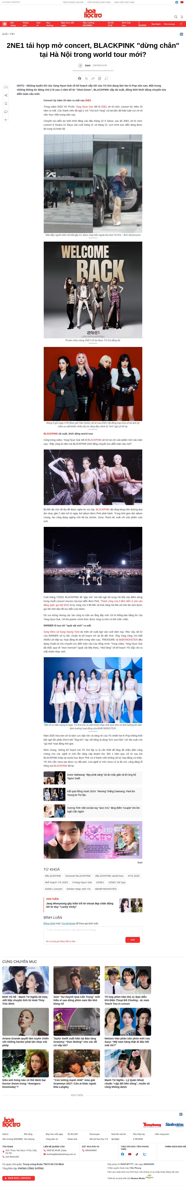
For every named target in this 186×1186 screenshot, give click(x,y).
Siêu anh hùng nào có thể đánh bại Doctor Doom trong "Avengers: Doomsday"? (24, 1083)
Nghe (6, 87)
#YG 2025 (134, 875)
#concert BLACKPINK (78, 875)
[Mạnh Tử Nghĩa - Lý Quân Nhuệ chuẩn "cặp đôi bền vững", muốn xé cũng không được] (128, 1063)
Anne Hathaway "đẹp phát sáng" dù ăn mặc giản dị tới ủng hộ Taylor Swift (101, 776)
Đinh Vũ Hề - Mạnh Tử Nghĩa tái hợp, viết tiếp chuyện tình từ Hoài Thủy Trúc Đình (25, 1000)
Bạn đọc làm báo (19, 1178)
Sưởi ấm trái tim (118, 1134)
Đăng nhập (49, 923)
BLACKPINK (51, 433)
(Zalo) (63, 1150)
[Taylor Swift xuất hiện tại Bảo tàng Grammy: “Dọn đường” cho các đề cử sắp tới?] (76, 1022)
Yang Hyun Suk (84, 106)
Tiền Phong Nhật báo (99, 2)
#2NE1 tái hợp (117, 882)
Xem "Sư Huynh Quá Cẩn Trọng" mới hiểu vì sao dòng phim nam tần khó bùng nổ (76, 1000)
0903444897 (91, 1150)
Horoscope (169, 24)
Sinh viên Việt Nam (124, 2)
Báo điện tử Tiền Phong (93, 13)
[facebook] (176, 2)
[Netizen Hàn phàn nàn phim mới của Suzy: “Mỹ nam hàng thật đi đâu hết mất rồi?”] (128, 1022)
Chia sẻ (6, 95)
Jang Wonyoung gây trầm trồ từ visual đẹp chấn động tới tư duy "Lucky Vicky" (79, 905)
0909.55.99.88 (53, 1150)
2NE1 (88, 100)
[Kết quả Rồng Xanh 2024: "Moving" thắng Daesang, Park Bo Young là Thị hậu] (54, 794)
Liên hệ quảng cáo (54, 1146)
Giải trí (38, 24)
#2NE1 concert (53, 888)
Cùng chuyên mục (19, 962)
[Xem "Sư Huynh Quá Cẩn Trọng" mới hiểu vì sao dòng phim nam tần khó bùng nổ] (76, 980)
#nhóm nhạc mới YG (79, 888)
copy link (93, 78)
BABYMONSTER (128, 639)
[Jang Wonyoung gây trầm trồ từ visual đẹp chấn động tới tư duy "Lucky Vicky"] (130, 905)
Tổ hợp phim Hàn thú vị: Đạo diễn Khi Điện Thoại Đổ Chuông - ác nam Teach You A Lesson (127, 1000)
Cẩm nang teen (162, 1134)
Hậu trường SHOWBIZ (88, 24)
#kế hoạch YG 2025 (56, 882)
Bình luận (6, 112)
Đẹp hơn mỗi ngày (67, 24)
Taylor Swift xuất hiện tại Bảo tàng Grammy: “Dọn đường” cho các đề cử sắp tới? (75, 1042)
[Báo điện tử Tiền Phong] (152, 1125)
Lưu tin (6, 103)
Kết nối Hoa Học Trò (99, 1139)
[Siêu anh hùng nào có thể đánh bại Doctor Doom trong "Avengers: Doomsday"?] (25, 1063)
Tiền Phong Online (73, 2)
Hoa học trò (11, 1122)
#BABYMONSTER (106, 888)
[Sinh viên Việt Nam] (175, 1125)
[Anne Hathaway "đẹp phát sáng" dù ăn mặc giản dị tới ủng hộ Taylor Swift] (54, 777)
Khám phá (26, 24)
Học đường (49, 24)
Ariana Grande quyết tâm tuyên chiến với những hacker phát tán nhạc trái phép (25, 1042)
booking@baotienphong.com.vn (61, 1154)
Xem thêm (181, 24)
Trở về (6, 120)
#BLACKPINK (53, 875)
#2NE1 (100, 882)
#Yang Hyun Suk (82, 882)
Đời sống (13, 24)
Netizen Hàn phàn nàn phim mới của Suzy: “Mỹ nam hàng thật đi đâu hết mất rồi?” (127, 1042)
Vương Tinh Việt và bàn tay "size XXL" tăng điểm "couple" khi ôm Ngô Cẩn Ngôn (103, 809)
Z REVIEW (142, 24)
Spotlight (156, 24)
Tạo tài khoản (68, 923)
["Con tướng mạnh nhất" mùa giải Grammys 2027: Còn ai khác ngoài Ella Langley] (76, 1063)
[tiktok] (138, 1154)
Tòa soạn (7, 1146)
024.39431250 (12, 1157)
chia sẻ (80, 78)
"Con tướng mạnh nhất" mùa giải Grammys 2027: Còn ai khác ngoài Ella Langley (74, 1083)
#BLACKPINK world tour (109, 875)
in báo (100, 78)
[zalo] (146, 1154)
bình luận (106, 78)
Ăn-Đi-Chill (111, 24)
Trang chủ (4, 24)
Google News (181, 34)
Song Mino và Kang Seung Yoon (61, 631)
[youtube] (182, 2)
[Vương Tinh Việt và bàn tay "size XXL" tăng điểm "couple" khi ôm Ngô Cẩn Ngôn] (54, 811)
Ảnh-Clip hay (126, 24)
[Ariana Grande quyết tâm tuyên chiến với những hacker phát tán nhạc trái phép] (25, 1022)
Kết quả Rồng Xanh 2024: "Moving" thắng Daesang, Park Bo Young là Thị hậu (101, 793)
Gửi (133, 940)
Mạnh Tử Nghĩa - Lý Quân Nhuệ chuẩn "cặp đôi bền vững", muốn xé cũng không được (127, 1083)
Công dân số (52, 1139)
